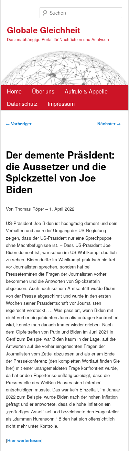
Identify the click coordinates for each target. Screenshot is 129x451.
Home (14, 91)
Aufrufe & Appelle (86, 91)
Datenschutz (22, 104)
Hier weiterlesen (24, 440)
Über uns (43, 91)
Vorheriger (19, 124)
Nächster (109, 124)
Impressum (61, 104)
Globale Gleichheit (43, 30)
